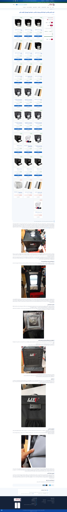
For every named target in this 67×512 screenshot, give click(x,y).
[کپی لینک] (43, 485)
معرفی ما (50, 2)
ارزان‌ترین (48, 25)
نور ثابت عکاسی (44, 500)
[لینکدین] (45, 485)
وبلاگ (42, 2)
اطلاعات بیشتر (38, 37)
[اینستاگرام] (17, 1)
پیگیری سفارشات (39, 2)
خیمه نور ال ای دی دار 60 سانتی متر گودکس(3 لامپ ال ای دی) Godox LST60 (28, 100)
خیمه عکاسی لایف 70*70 (19, 145)
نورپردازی (48, 7)
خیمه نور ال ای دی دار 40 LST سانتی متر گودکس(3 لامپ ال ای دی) (38, 123)
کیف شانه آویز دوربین (44, 501)
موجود (49, 22)
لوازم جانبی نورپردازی (43, 7)
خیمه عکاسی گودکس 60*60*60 (38, 212)
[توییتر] (46, 485)
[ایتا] (48, 485)
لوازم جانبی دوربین (35, 7)
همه (51, 22)
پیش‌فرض (51, 25)
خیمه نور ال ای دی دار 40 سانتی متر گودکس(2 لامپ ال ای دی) (18, 123)
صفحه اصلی (53, 2)
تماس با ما (44, 2)
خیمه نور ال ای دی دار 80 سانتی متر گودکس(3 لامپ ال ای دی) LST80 (28, 123)
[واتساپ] (13, 1)
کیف (50, 7)
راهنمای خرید (47, 2)
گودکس (47, 39)
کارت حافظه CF (52, 501)
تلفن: (34, 499)
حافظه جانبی (39, 7)
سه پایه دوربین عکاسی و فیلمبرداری (50, 500)
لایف (49, 39)
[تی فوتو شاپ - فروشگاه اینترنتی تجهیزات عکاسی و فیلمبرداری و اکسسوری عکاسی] (51, 4)
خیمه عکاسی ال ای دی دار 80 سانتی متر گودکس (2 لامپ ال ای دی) (18, 99)
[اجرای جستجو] (16, 4)
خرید (37, 59)
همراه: (33, 503)
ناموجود (46, 22)
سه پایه (53, 7)
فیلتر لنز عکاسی (44, 499)
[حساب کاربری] (15, 4)
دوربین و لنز (24, 7)
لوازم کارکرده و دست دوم (29, 7)
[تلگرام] (15, 1)
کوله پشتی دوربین (52, 499)
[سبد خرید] (13, 4)
